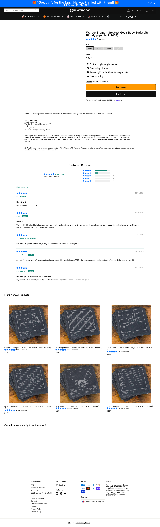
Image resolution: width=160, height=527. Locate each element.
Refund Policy (36, 512)
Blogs (33, 496)
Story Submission (37, 498)
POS (69, 523)
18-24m (118, 48)
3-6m (90, 48)
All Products (22, 294)
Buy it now (121, 94)
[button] (91, 39)
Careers (34, 506)
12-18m (108, 48)
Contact (34, 501)
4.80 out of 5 (60, 174)
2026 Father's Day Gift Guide (41, 493)
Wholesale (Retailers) (39, 504)
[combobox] (21, 10)
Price (88, 55)
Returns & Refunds (38, 488)
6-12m (98, 48)
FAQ (32, 485)
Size (87, 44)
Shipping (89, 82)
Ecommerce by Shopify (83, 523)
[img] (21, 193)
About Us (34, 490)
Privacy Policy (36, 509)
